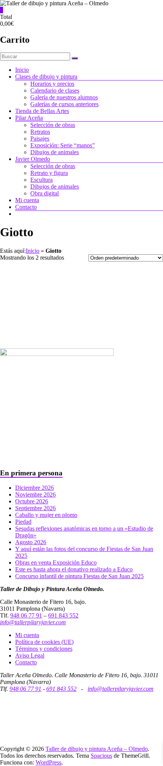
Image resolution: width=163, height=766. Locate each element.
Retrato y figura (49, 173)
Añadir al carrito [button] (41, 330)
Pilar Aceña (29, 118)
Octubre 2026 (31, 501)
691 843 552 (63, 615)
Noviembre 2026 (35, 494)
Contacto (26, 207)
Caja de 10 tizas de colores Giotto (41, 293)
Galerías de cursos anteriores (64, 104)
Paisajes (39, 138)
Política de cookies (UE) (44, 642)
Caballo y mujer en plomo (46, 515)
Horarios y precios (52, 83)
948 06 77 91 (26, 615)
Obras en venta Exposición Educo (56, 562)
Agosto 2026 (30, 542)
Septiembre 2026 (35, 508)
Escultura (41, 179)
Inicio (22, 70)
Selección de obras (52, 125)
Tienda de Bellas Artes (42, 111)
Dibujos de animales (54, 152)
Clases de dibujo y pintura (46, 76)
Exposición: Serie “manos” (62, 145)
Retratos (40, 131)
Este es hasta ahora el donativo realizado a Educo (74, 569)
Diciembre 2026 (34, 487)
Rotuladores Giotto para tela (122, 286)
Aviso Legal (29, 655)
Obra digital (44, 193)
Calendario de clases (54, 90)
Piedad (23, 521)
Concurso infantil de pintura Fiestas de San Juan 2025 (79, 576)
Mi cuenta (27, 200)
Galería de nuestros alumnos (64, 97)
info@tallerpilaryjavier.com (33, 622)
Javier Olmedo (32, 159)
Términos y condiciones (43, 648)
